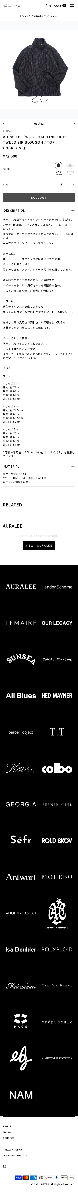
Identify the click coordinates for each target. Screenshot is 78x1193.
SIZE (6, 184)
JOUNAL (7, 1132)
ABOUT (7, 1126)
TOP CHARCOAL (58, 173)
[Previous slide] (4, 123)
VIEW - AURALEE (39, 545)
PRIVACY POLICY (12, 1149)
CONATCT (9, 1137)
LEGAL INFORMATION (15, 1155)
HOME (24, 16)
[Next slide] (73, 123)
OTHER (8, 169)
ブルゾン (52, 16)
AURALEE (38, 16)
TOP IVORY (70, 173)
